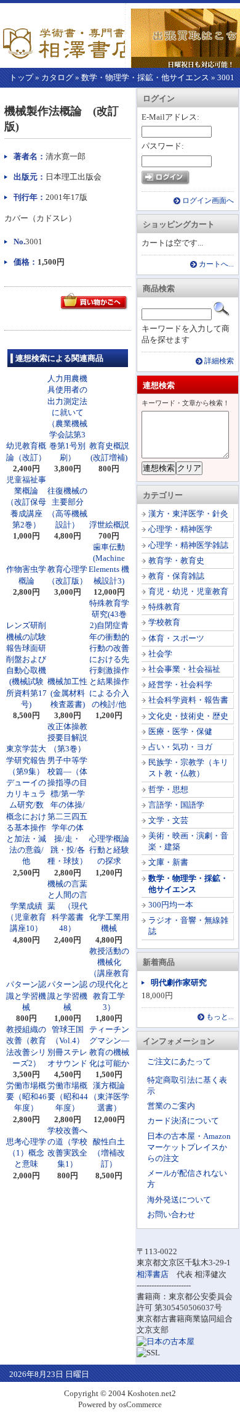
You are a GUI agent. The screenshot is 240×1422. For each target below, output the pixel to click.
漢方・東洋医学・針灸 (188, 513)
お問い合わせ (171, 1214)
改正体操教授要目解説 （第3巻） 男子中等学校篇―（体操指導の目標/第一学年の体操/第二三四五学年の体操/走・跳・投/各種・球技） (70, 794)
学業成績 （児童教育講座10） (28, 917)
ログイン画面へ (208, 201)
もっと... (220, 1017)
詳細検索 (219, 361)
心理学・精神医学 (180, 529)
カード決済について (183, 1120)
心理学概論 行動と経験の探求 (113, 850)
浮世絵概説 (109, 524)
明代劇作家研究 (179, 982)
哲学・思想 (168, 789)
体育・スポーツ (176, 638)
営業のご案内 (171, 1105)
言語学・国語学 (176, 804)
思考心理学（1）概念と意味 (26, 1152)
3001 (225, 77)
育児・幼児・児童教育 (188, 591)
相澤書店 (153, 1274)
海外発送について (179, 1199)
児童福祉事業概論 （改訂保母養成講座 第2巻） (26, 502)
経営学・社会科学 (180, 684)
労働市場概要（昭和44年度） (67, 1096)
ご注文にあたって (179, 1061)
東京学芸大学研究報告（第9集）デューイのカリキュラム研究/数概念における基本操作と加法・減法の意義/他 (26, 805)
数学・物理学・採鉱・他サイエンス (145, 77)
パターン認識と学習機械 (26, 995)
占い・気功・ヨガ (180, 746)
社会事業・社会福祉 (184, 669)
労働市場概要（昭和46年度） (26, 1096)
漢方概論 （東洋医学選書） (109, 1096)
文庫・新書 (168, 862)
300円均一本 (170, 904)
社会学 (160, 653)
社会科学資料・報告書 (188, 700)
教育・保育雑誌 (176, 576)
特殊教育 (164, 606)
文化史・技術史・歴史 (188, 716)
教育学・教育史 (176, 560)
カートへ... (216, 264)
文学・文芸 (168, 820)
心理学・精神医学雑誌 (188, 545)
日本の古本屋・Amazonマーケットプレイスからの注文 (189, 1147)
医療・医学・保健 (180, 731)
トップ (21, 77)
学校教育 (164, 622)
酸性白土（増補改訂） (109, 1152)
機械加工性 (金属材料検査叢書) (67, 692)
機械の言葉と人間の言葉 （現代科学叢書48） (67, 906)
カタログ (57, 77)
